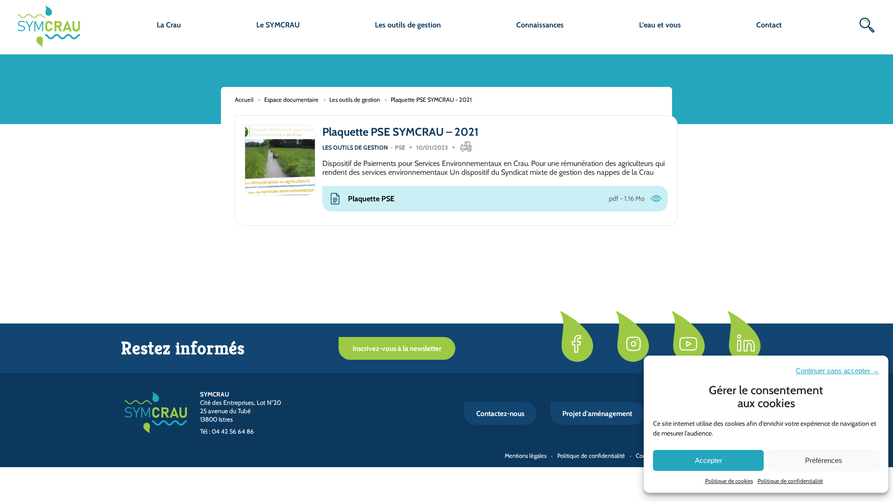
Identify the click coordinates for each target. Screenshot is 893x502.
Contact (769, 24)
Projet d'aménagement (597, 413)
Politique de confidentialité (790, 480)
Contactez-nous (500, 413)
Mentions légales (525, 455)
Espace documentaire (291, 99)
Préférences (823, 460)
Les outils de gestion (354, 99)
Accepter (708, 460)
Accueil (244, 99)
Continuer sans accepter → (837, 371)
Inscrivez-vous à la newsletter (397, 348)
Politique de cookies (729, 480)
